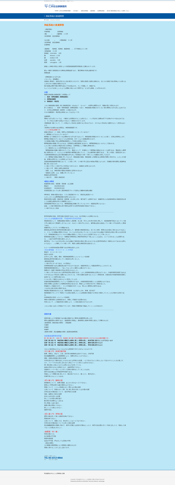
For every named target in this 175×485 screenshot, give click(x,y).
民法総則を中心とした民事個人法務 (85, 479)
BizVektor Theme (87, 481)
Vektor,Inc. (96, 481)
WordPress (79, 481)
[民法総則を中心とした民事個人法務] (55, 6)
